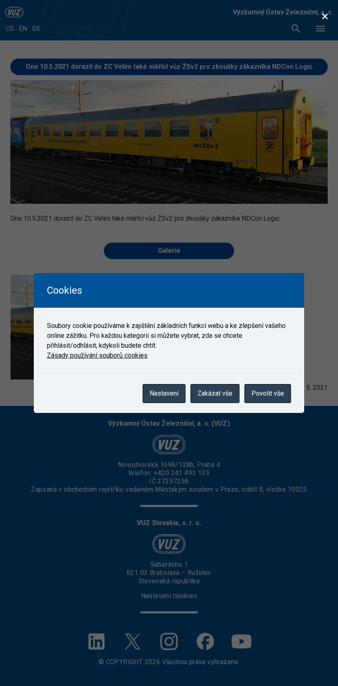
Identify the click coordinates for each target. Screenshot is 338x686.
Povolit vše (267, 393)
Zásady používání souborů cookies (97, 355)
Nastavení (164, 393)
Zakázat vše (214, 393)
